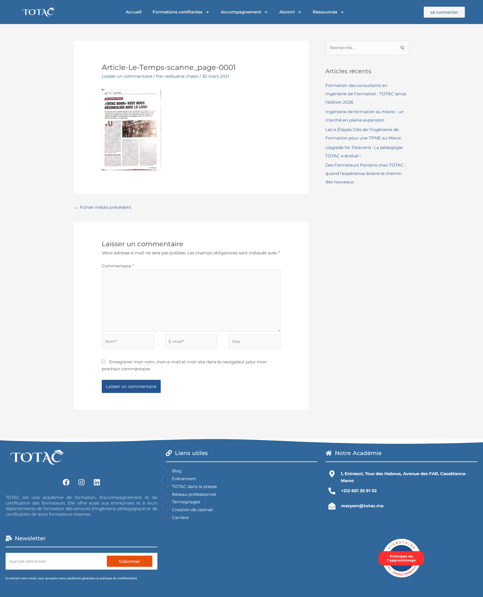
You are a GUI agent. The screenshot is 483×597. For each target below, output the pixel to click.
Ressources (325, 12)
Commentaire (118, 266)
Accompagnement (241, 12)
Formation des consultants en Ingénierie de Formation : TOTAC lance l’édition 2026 (365, 94)
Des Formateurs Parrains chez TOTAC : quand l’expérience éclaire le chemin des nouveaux (365, 173)
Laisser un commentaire (127, 76)
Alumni (287, 12)
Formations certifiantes (178, 12)
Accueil (133, 12)
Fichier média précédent (102, 207)
